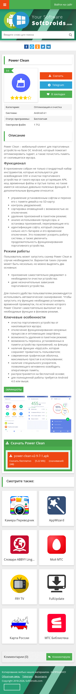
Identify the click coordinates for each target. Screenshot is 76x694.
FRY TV (19, 599)
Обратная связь (11, 676)
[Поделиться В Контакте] (48, 47)
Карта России (19, 638)
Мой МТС (56, 559)
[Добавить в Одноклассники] (37, 47)
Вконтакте (41, 676)
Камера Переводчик (19, 520)
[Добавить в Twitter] (43, 47)
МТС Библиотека (56, 638)
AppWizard (56, 520)
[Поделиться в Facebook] (26, 47)
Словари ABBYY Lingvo (19, 559)
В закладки (58, 94)
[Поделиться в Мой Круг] (32, 47)
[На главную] (39, 20)
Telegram (58, 85)
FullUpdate (56, 599)
